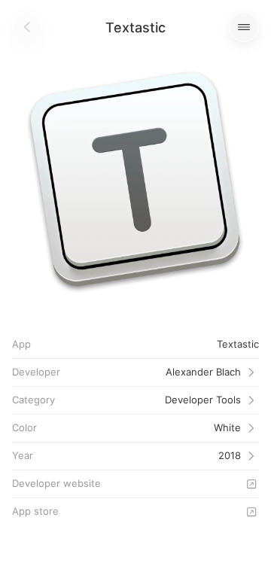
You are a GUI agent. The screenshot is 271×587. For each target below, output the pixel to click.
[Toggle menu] (244, 27)
